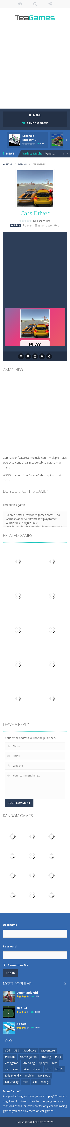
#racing (46, 1057)
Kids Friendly (13, 1075)
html (48, 1069)
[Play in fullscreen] (35, 356)
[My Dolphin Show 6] (12, 895)
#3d (16, 1050)
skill (34, 1082)
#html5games (28, 1057)
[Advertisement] (35, 66)
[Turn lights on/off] (21, 356)
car (7, 1069)
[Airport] (9, 1027)
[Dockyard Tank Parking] (12, 875)
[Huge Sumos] (51, 836)
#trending (29, 1063)
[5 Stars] (30, 221)
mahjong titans (12, 1106)
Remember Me (18, 965)
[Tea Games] (35, 19)
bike (54, 1063)
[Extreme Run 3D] (12, 836)
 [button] (42, 356)
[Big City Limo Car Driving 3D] (32, 875)
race (25, 1082)
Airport (21, 1024)
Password (10, 946)
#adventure (47, 1050)
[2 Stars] (23, 221)
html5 (59, 1069)
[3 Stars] (25, 221)
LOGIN (20, 4)
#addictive (29, 1050)
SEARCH (35, 4)
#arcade (10, 1057)
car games (46, 1111)
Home (9, 164)
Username (10, 925)
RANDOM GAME (37, 123)
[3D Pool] (9, 1012)
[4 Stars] (28, 221)
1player (43, 1063)
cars (15, 1069)
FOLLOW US (50, 4)
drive (26, 1069)
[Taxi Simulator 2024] (51, 875)
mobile (29, 1075)
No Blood (44, 1075)
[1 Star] (20, 221)
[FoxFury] (32, 856)
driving (37, 1069)
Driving (22, 164)
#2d (7, 1050)
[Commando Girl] (9, 996)
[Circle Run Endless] (51, 895)
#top (58, 1057)
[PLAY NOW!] (14, 139)
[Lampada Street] (12, 856)
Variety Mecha (32, 153)
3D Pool (22, 1008)
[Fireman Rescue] (32, 836)
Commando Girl (27, 992)
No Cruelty (11, 1082)
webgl (45, 1082)
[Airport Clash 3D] (32, 895)
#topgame (11, 1063)
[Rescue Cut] (51, 856)
